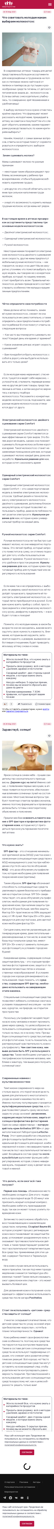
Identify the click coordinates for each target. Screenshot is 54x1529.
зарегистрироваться (17, 711)
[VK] (16, 1497)
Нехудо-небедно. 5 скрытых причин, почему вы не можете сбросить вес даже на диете (27, 685)
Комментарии (44, 704)
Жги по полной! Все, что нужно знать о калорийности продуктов (28, 660)
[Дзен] (10, 1497)
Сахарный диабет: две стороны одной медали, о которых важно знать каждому (28, 675)
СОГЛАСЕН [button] (27, 1524)
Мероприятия (11, 1492)
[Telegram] (4, 1497)
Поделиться (26, 704)
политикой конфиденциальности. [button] (18, 1516)
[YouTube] (22, 1497)
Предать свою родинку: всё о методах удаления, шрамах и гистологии (28, 667)
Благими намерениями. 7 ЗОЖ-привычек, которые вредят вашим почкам (25, 694)
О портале (9, 1482)
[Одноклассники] (27, 1497)
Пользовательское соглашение (19, 1487)
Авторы (36, 1482)
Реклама (24, 1482)
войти (46, 709)
